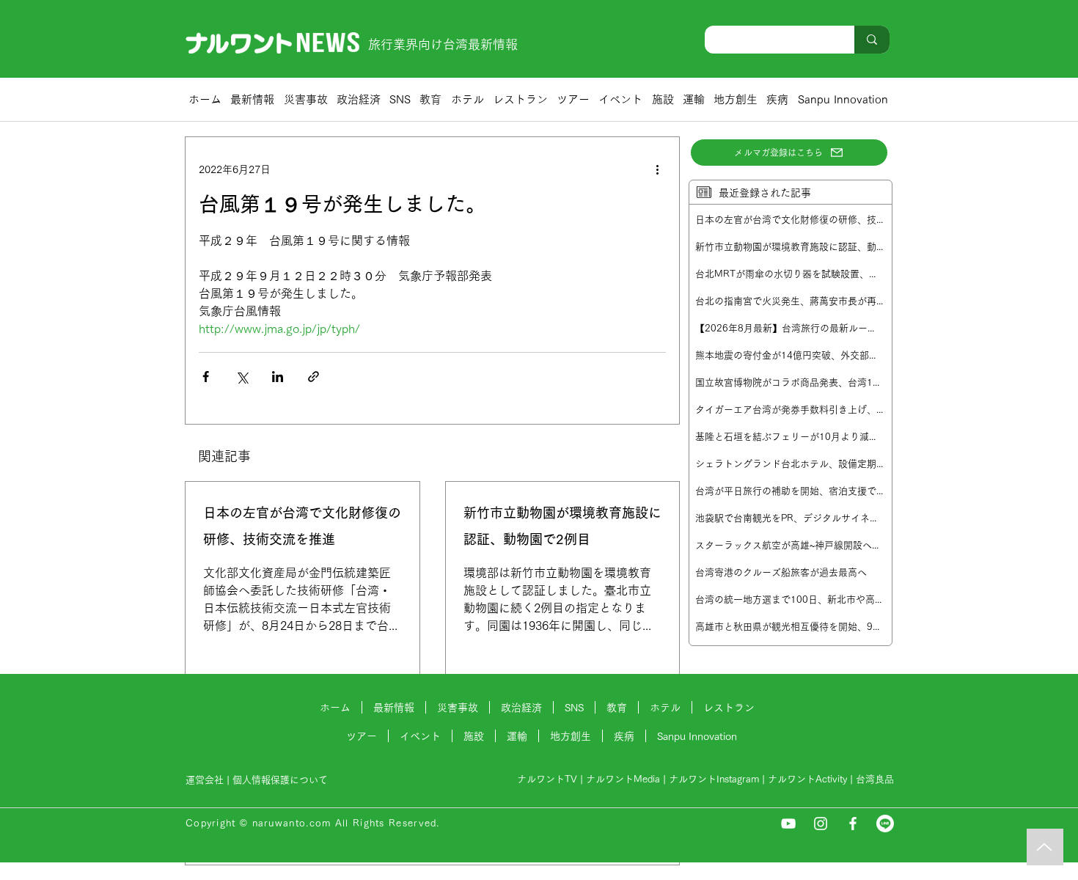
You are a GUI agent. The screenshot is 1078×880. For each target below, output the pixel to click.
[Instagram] (820, 823)
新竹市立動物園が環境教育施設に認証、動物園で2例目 (562, 526)
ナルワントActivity (807, 779)
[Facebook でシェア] (206, 377)
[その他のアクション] (657, 169)
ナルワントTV (547, 779)
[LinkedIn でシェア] (278, 377)
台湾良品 (875, 779)
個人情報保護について (281, 780)
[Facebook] (853, 823)
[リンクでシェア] (313, 377)
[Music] (1045, 847)
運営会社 (205, 780)
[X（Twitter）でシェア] (242, 377)
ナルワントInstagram (714, 779)
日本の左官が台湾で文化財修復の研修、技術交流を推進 (302, 526)
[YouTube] (788, 823)
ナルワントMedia (623, 779)
